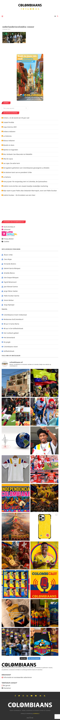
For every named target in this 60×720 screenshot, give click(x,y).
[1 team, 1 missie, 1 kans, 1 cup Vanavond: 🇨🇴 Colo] (16, 527)
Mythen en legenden (10, 150)
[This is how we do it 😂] (16, 555)
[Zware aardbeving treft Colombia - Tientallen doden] (16, 440)
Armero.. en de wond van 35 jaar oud (16, 118)
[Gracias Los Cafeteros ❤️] (44, 498)
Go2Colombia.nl (9, 227)
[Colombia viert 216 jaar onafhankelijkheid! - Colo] (16, 498)
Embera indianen (9, 132)
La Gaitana (7, 177)
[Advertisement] (15, 208)
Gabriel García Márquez (12, 268)
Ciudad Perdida (8, 122)
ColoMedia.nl (36, 713)
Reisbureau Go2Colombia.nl (13, 319)
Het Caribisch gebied (11, 333)
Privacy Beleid (8, 239)
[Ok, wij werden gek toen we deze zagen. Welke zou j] (44, 527)
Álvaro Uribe (8, 255)
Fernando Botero (10, 264)
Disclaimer (7, 688)
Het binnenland (9, 338)
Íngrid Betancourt (10, 282)
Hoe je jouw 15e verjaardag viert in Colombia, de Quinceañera (25, 182)
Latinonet (6, 229)
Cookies (6, 241)
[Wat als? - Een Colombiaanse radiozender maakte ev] (16, 642)
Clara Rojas (8, 259)
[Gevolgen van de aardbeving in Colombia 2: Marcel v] (16, 383)
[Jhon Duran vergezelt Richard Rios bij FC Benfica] (44, 469)
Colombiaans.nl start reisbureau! (15, 315)
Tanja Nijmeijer (9, 305)
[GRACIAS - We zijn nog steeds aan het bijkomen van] (44, 642)
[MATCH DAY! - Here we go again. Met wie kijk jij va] (44, 613)
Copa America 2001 (10, 127)
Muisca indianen (9, 141)
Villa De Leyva (8, 159)
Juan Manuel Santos (11, 287)
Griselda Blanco (9, 273)
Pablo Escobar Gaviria (11, 296)
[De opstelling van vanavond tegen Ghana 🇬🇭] (16, 584)
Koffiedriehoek (9, 351)
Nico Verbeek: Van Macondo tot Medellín (17, 154)
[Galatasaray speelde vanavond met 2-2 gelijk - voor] (16, 412)
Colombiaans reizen (11, 347)
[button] (57, 2)
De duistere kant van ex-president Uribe (17, 172)
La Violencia (7, 136)
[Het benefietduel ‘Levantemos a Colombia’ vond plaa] (44, 383)
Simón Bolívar (9, 300)
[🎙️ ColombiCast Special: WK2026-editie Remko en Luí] (44, 584)
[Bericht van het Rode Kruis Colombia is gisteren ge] (44, 412)
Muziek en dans (8, 145)
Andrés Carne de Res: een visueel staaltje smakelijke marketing (25, 186)
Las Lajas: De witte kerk (11, 163)
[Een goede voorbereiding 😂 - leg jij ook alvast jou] (16, 613)
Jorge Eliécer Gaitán (11, 291)
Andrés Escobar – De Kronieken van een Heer (19, 195)
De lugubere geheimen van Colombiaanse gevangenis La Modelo (26, 168)
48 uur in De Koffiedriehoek (13, 328)
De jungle (7, 342)
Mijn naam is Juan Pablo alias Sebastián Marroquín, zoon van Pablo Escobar (30, 191)
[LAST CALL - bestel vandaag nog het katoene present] (44, 440)
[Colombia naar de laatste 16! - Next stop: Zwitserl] (44, 555)
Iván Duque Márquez (11, 278)
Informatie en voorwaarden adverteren (18, 677)
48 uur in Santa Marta (11, 324)
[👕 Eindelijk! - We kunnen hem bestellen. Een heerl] (16, 469)
